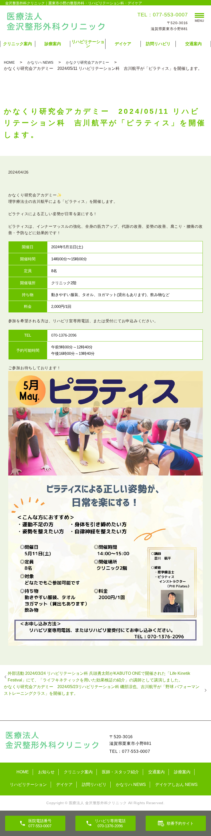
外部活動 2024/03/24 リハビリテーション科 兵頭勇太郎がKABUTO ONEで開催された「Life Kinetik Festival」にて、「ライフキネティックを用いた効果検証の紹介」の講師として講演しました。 (99, 676)
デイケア (123, 44)
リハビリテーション (88, 44)
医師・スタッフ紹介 (120, 772)
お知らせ (46, 772)
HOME (9, 62)
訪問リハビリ (158, 44)
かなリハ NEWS (40, 62)
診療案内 (53, 44)
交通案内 (193, 44)
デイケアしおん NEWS (176, 784)
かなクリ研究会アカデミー (87, 62)
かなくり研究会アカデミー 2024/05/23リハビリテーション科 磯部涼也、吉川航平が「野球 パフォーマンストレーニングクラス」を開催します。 (101, 690)
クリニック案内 (17, 44)
